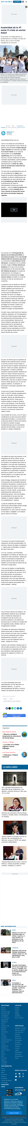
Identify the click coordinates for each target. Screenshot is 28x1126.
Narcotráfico (4, 1031)
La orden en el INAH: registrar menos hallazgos (10, 746)
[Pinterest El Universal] (23, 1077)
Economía (4, 1038)
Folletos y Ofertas (20, 1030)
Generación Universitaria (18, 1039)
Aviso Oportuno (19, 1032)
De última (4, 1058)
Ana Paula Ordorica (8, 752)
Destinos (3, 1060)
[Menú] (26, 2)
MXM (2, 1052)
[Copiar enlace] (18, 708)
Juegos (17, 1050)
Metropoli (4, 1027)
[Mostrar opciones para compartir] (26, 7)
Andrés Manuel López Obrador (12, 701)
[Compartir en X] (9, 708)
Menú (2, 1056)
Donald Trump (5, 1025)
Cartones (3, 1036)
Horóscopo (18, 1054)
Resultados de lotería (19, 1057)
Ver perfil (9, 134)
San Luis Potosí (19, 1017)
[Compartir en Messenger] (15, 708)
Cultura (3, 1044)
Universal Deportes (6, 1040)
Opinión (5, 728)
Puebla (17, 1011)
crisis (10, 698)
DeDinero (17, 1046)
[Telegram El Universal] (15, 1074)
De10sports (18, 1044)
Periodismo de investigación (5, 1014)
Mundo (3, 1023)
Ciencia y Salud (5, 1050)
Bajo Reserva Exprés (9, 732)
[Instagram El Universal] (20, 1077)
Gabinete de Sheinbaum (4, 1020)
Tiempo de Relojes (6, 1080)
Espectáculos (5, 1042)
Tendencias (4, 1048)
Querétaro (17, 1015)
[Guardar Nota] (21, 708)
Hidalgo (17, 1013)
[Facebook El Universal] (19, 1074)
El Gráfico (17, 1042)
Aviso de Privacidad (15, 1108)
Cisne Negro (4, 1082)
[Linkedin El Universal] (15, 1080)
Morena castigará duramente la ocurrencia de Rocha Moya (11, 736)
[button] (17, 2)
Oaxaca (17, 1009)
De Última (4, 1074)
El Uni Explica (5, 1017)
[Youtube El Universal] (16, 1077)
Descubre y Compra (20, 1028)
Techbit (3, 1054)
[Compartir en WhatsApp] (12, 708)
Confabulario (4, 1046)
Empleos (17, 1034)
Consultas (4, 1064)
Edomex (17, 1007)
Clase (2, 1068)
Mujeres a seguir (5, 1011)
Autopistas (4, 1062)
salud (5, 698)
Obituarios (18, 1036)
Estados (3, 1029)
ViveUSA (17, 1048)
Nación (3, 127)
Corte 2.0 (3, 1009)
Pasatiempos (18, 1052)
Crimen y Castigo (8, 742)
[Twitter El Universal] (23, 1074)
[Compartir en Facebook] (7, 708)
